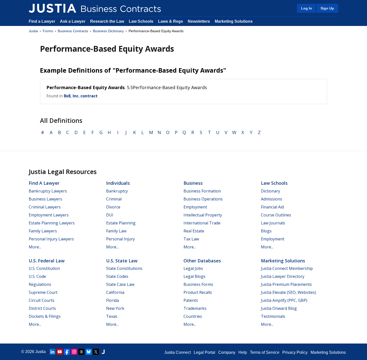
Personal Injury (120, 239)
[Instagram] (74, 352)
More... (35, 247)
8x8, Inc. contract (81, 96)
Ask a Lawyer (73, 21)
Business (193, 183)
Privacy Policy (295, 352)
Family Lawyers (43, 231)
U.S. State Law (122, 261)
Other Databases (202, 261)
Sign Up (327, 8)
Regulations (40, 284)
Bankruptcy (117, 191)
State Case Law (120, 284)
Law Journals (273, 223)
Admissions (271, 199)
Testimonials (273, 316)
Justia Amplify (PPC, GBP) (284, 300)
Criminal (114, 199)
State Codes (117, 276)
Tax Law (191, 239)
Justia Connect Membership (287, 268)
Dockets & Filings (45, 316)
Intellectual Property (203, 215)
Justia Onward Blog (279, 308)
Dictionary (270, 191)
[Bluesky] (89, 352)
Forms (48, 31)
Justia (33, 31)
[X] (96, 352)
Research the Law (107, 21)
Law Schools (141, 21)
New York (115, 308)
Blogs (266, 231)
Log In (306, 8)
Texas (111, 316)
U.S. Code (37, 276)
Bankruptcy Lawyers (48, 191)
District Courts (42, 308)
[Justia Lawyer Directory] (103, 352)
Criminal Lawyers (45, 207)
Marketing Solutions (234, 21)
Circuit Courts (41, 300)
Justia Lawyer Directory (282, 276)
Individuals (118, 183)
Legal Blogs (194, 276)
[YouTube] (60, 352)
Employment (195, 207)
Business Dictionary (108, 31)
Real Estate (194, 231)
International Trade (202, 223)
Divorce (113, 207)
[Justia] (52, 8)
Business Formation (202, 191)
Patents (191, 300)
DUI (109, 215)
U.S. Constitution (44, 268)
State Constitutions (124, 268)
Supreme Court (43, 292)
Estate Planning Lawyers (52, 223)
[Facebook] (67, 352)
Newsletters (199, 21)
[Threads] (81, 352)
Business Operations (203, 199)
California (115, 292)
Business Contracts (73, 31)
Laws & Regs (170, 21)
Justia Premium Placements (286, 284)
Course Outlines (276, 215)
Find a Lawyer (42, 21)
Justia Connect (177, 352)
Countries (193, 316)
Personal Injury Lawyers (51, 239)
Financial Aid (272, 207)
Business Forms (198, 284)
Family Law (116, 231)
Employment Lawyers (49, 215)
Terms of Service (264, 352)
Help (242, 352)
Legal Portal (204, 352)
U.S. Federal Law (47, 261)
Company (226, 352)
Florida (112, 300)
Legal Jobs (193, 268)
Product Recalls (198, 292)
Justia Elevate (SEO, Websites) (288, 292)
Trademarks (195, 308)
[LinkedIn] (52, 352)
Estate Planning (121, 223)
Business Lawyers (45, 199)
